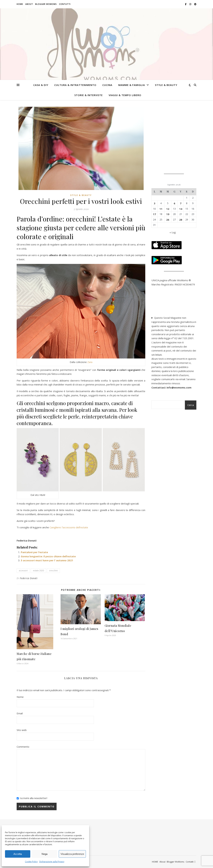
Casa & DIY (40, 85)
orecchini (53, 570)
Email (20, 713)
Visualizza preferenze (72, 854)
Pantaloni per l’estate (34, 552)
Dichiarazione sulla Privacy (51, 861)
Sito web (22, 730)
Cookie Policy (31, 861)
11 (160, 208)
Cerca (190, 405)
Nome (20, 696)
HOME (20, 4)
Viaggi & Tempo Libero (125, 95)
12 (167, 208)
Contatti (65, 4)
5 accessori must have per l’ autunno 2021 (47, 560)
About (29, 4)
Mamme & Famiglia (131, 85)
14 (180, 208)
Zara (89, 362)
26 (167, 219)
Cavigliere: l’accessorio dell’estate (69, 527)
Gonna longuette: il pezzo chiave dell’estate (48, 556)
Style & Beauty (166, 85)
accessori (23, 570)
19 (167, 214)
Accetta (17, 854)
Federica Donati (29, 578)
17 (154, 214)
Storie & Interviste (88, 95)
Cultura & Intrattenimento (75, 85)
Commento (23, 746)
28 (180, 219)
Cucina (107, 85)
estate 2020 (38, 570)
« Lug (173, 232)
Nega (44, 854)
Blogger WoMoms (46, 4)
